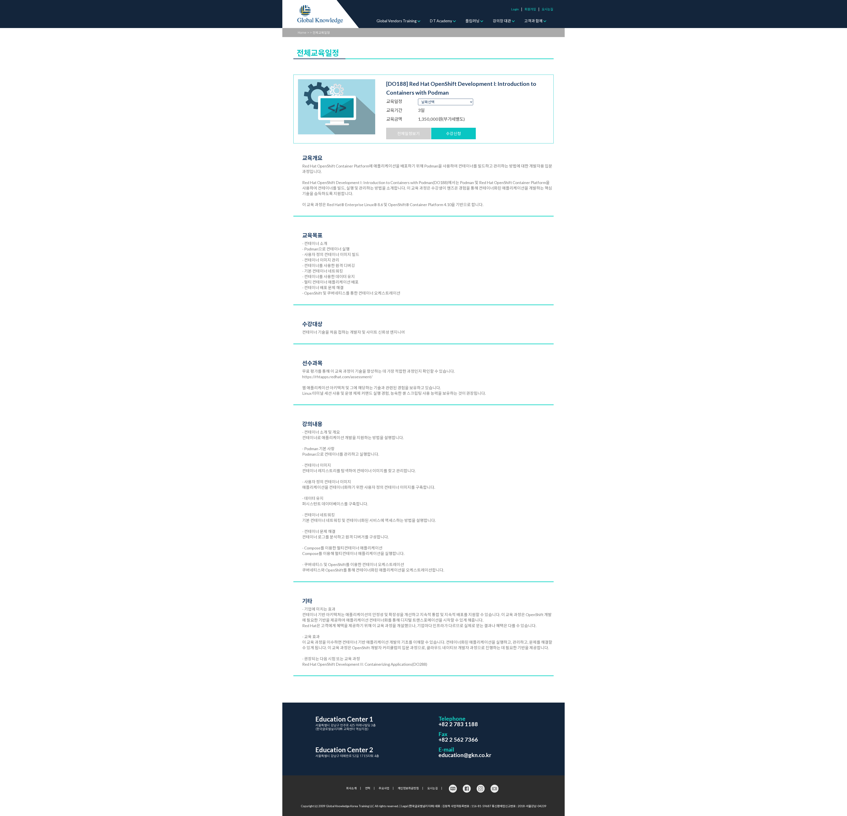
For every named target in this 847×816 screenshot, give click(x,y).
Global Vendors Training (397, 21)
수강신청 (453, 133)
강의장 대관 (502, 21)
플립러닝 (472, 21)
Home (302, 32)
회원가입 (530, 9)
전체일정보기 (408, 133)
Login (515, 9)
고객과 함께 (533, 21)
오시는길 (547, 9)
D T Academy (441, 21)
